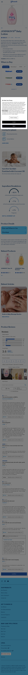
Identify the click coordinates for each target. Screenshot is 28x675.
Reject (14, 126)
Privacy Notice (5, 110)
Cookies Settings (13, 117)
